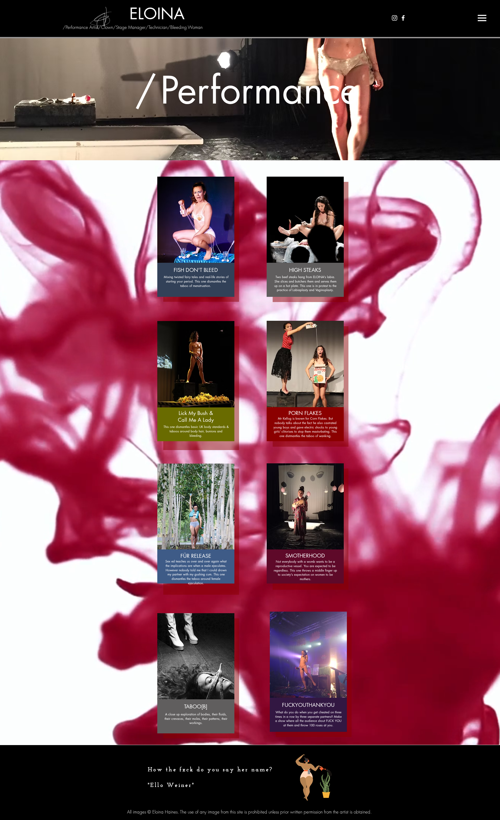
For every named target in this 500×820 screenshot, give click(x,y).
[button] (482, 17)
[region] (201, 242)
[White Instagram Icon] (394, 18)
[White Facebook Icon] (403, 18)
